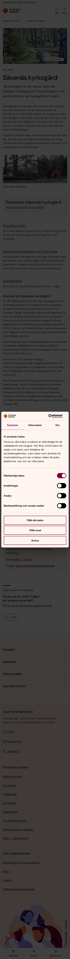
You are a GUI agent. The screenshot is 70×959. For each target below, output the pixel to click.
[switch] (61, 485)
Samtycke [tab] (12, 425)
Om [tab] (57, 425)
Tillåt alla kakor (35, 520)
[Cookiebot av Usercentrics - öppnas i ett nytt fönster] (52, 416)
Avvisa (35, 540)
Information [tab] (35, 425)
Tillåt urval (35, 530)
